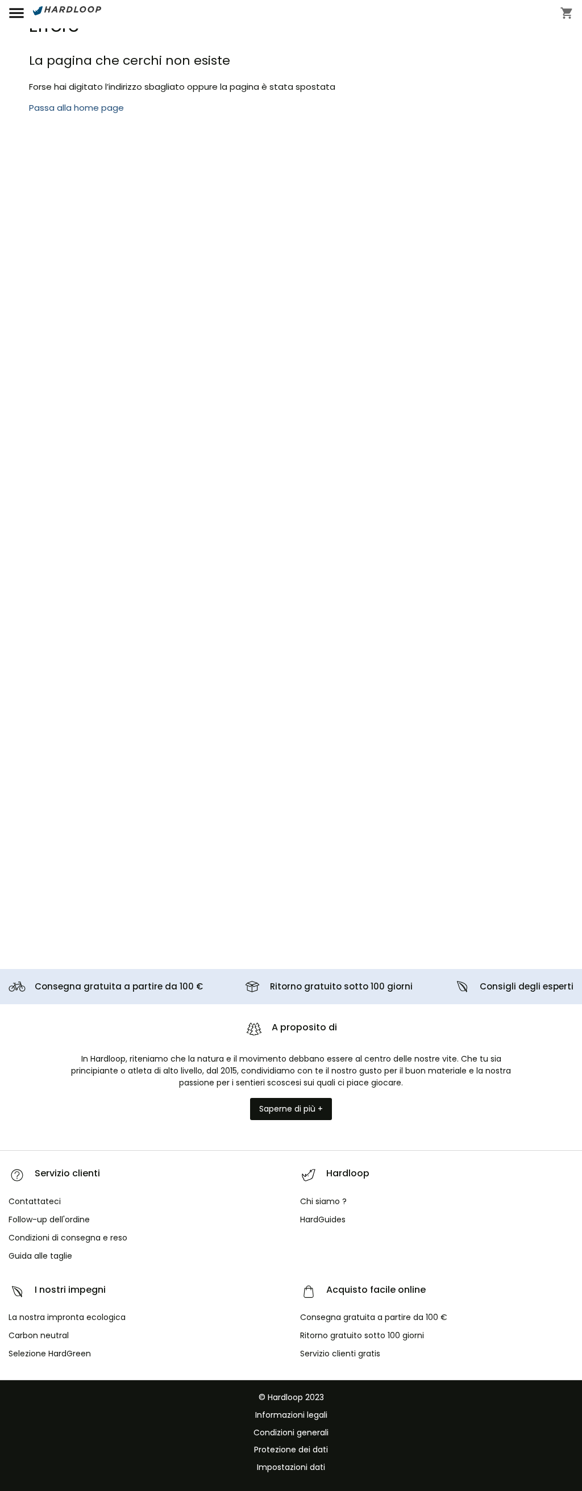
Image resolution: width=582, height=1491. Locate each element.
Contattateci (35, 1201)
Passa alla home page (76, 108)
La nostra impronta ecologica (67, 1317)
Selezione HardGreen (50, 1353)
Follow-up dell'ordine (49, 1219)
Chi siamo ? (323, 1201)
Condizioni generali (291, 1432)
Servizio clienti (340, 1353)
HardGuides (323, 1219)
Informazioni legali (291, 1415)
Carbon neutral (39, 1335)
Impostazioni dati (291, 1467)
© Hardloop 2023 (291, 1397)
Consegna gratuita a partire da (119, 986)
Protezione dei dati (291, 1449)
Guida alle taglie (40, 1256)
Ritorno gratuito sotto (341, 986)
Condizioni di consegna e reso (68, 1237)
